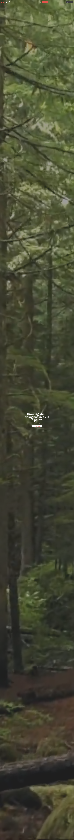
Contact (45, 2)
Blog (40, 2)
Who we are (24, 2)
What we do (32, 2)
